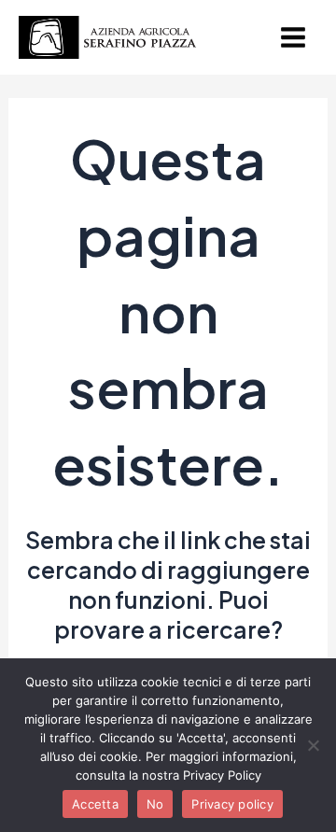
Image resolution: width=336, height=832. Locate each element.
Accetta (95, 804)
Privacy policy (232, 804)
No (155, 804)
